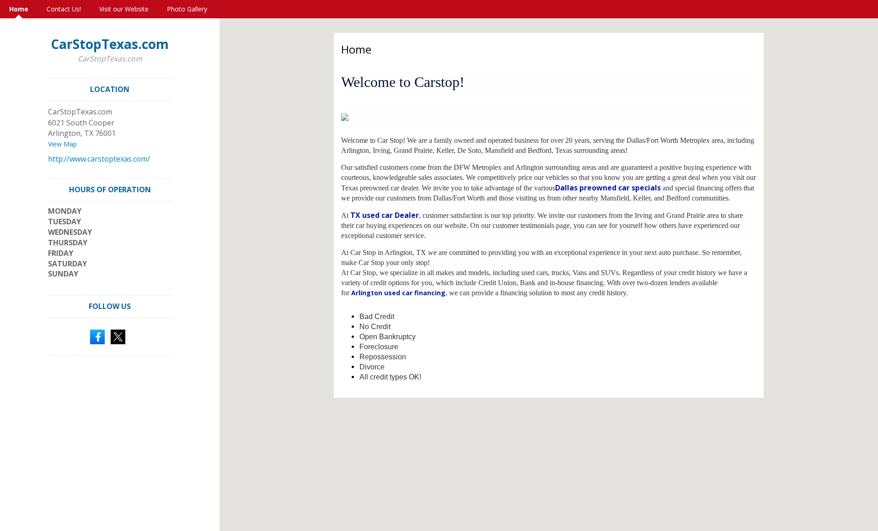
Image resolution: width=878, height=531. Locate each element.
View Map (62, 144)
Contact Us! (64, 9)
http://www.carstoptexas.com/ (99, 159)
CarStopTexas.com (110, 44)
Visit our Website (124, 9)
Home (18, 9)
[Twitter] (118, 336)
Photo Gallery (187, 9)
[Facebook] (97, 336)
